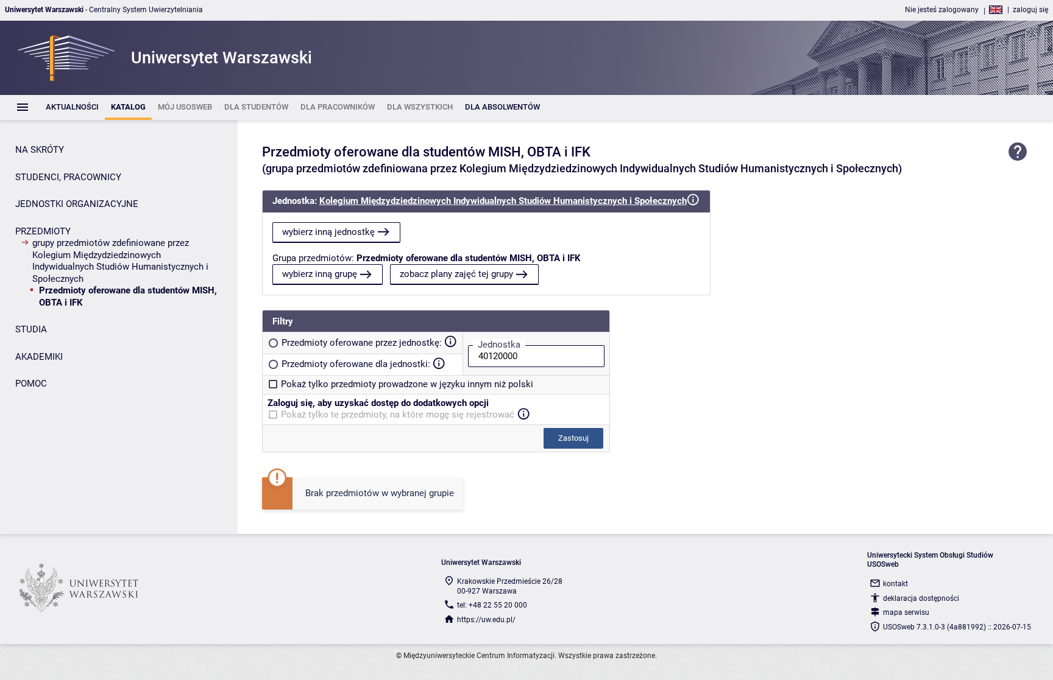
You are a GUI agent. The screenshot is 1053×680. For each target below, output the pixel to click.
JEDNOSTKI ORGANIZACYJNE (76, 203)
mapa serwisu (906, 612)
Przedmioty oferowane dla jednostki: (356, 364)
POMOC (31, 383)
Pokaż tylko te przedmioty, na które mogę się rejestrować (397, 414)
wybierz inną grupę (319, 273)
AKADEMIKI (39, 356)
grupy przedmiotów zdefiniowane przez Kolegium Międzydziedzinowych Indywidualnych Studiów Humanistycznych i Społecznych (120, 260)
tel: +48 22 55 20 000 (492, 605)
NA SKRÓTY (39, 149)
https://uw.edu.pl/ (486, 619)
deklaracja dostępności (921, 598)
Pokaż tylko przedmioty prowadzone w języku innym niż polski (407, 384)
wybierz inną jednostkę (328, 231)
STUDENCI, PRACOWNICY (68, 177)
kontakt (895, 584)
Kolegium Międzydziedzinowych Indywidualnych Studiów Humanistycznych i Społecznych (503, 200)
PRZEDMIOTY (43, 231)
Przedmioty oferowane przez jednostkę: (361, 342)
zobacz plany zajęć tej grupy (456, 273)
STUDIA (31, 329)
